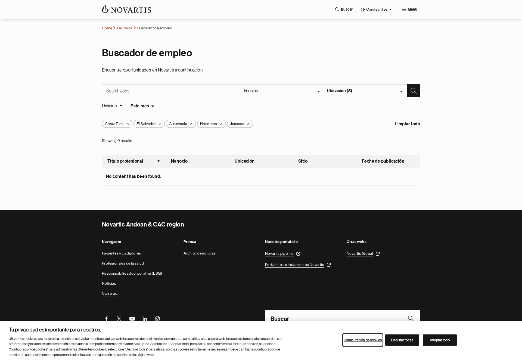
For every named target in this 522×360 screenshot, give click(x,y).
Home (107, 28)
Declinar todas (402, 340)
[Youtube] (132, 318)
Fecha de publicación (383, 161)
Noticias (109, 283)
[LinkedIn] (144, 318)
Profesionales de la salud (123, 263)
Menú (412, 9)
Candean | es (377, 9)
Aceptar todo (440, 340)
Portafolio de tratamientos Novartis (294, 264)
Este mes (139, 106)
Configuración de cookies (363, 340)
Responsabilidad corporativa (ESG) (132, 273)
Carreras (124, 28)
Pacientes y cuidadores (121, 253)
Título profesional (133, 162)
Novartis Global (360, 253)
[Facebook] (106, 318)
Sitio (302, 161)
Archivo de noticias (200, 253)
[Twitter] (119, 318)
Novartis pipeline (279, 253)
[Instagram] (157, 318)
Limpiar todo (407, 124)
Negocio (179, 161)
